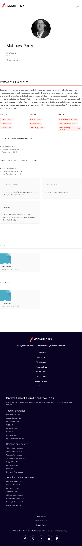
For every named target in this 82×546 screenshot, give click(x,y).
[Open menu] (77, 6)
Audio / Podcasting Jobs (15, 451)
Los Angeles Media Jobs (15, 498)
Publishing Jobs (12, 465)
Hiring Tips (41, 376)
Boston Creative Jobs (14, 505)
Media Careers (41, 381)
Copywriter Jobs (12, 462)
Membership (41, 362)
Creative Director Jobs (14, 485)
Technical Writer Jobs (14, 455)
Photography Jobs (12, 421)
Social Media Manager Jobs (16, 458)
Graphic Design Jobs (13, 418)
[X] (33, 538)
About (41, 386)
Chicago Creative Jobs (14, 495)
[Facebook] (25, 538)
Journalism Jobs (12, 435)
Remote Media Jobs (13, 415)
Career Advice (41, 367)
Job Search (41, 352)
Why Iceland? (7, 266)
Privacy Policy (41, 525)
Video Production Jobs (14, 448)
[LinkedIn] (41, 538)
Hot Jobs (41, 357)
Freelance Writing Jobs (14, 472)
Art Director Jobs (12, 488)
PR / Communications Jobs (15, 438)
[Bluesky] (49, 538)
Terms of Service (41, 521)
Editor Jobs (10, 468)
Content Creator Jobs (14, 481)
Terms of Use (41, 516)
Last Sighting (6, 303)
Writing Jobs (10, 425)
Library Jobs (10, 432)
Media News (41, 372)
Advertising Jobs (12, 492)
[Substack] (57, 538)
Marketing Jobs (12, 428)
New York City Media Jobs (15, 502)
